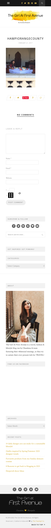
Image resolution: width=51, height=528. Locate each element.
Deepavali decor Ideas (15, 471)
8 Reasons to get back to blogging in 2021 (23, 466)
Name (8, 158)
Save (26, 98)
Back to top (37, 525)
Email (8, 168)
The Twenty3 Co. (38, 521)
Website (9, 178)
